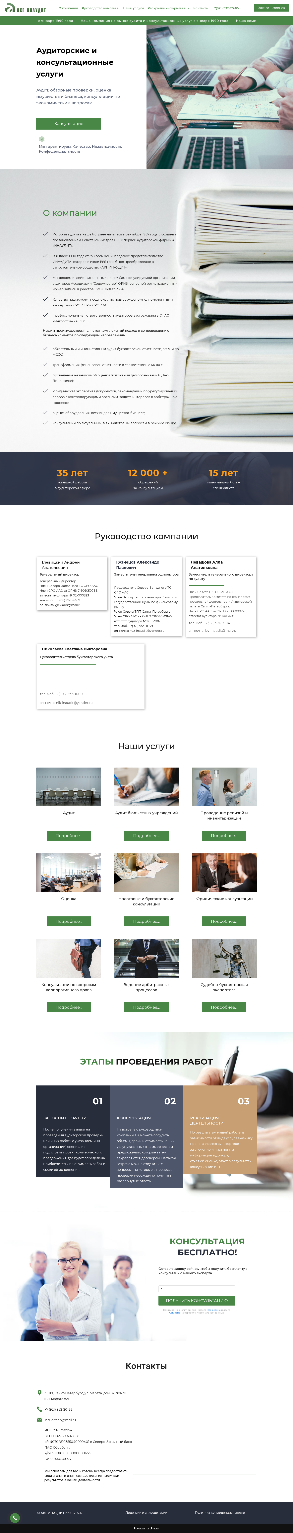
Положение (214, 1310)
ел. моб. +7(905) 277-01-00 (62, 694)
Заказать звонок (271, 8)
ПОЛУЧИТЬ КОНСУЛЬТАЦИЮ (197, 1300)
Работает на (146, 1528)
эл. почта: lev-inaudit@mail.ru (212, 631)
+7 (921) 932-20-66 (58, 1409)
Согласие (174, 1312)
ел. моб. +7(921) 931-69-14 (210, 623)
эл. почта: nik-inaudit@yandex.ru (66, 703)
